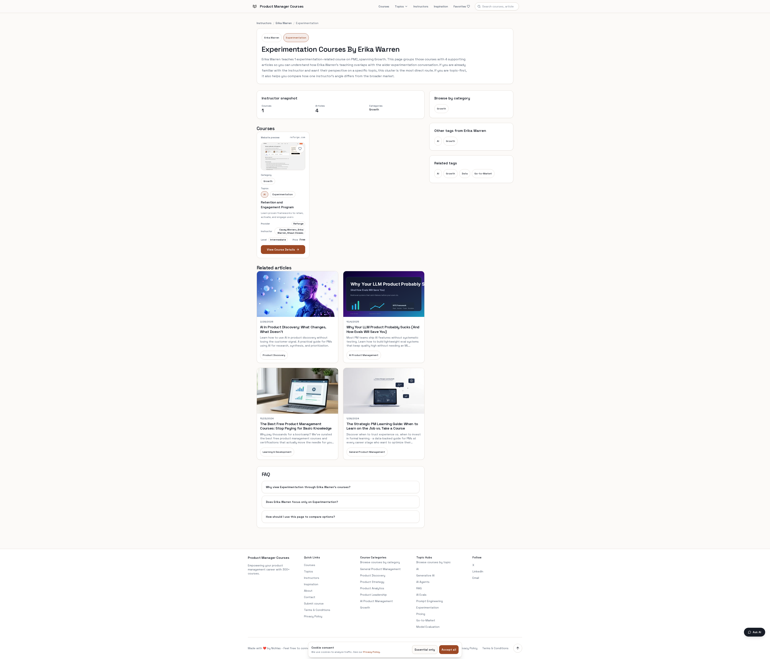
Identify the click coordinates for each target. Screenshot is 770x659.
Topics (399, 6)
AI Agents (423, 582)
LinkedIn (477, 571)
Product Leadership (373, 594)
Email (475, 578)
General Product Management (367, 452)
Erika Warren (284, 23)
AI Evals (421, 594)
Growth (441, 108)
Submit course (314, 603)
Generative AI (425, 575)
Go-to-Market (483, 173)
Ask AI (757, 632)
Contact (309, 597)
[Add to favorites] (300, 148)
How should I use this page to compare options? (300, 517)
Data (465, 173)
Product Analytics (372, 588)
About (308, 590)
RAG (419, 588)
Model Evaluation (428, 627)
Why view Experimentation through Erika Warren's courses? (308, 487)
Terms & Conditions (317, 610)
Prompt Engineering (429, 601)
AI (438, 141)
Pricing (420, 614)
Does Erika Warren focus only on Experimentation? (302, 502)
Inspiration (441, 6)
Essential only (425, 649)
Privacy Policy (313, 616)
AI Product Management (363, 355)
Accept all (449, 649)
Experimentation (296, 37)
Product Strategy (372, 582)
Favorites (460, 6)
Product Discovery (274, 355)
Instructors (420, 6)
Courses (384, 6)
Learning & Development (277, 452)
